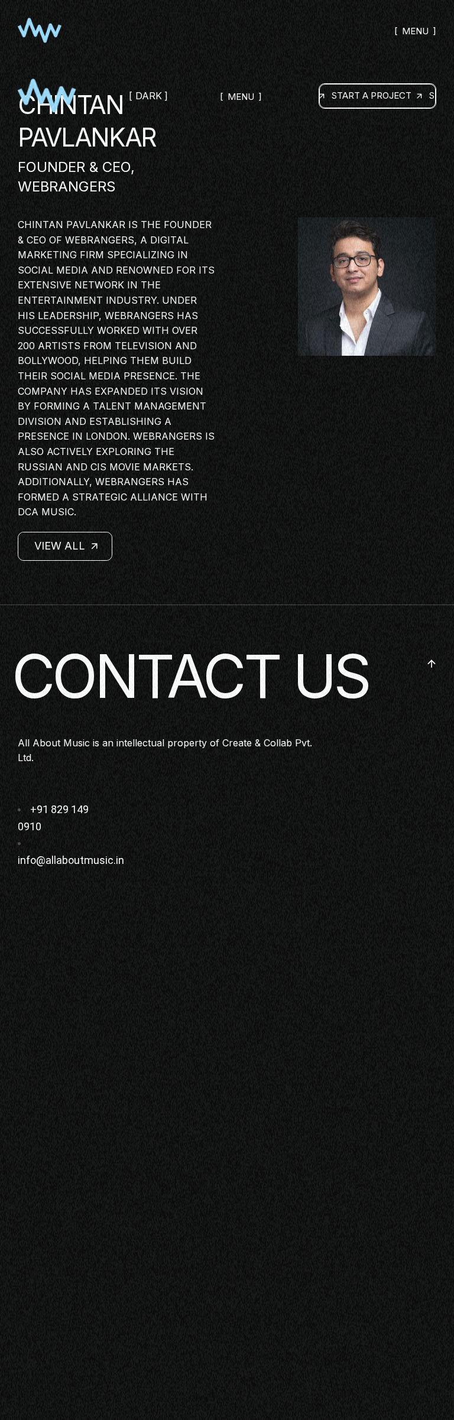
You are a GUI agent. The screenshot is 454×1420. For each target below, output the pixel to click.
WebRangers (99, 240)
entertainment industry (87, 300)
